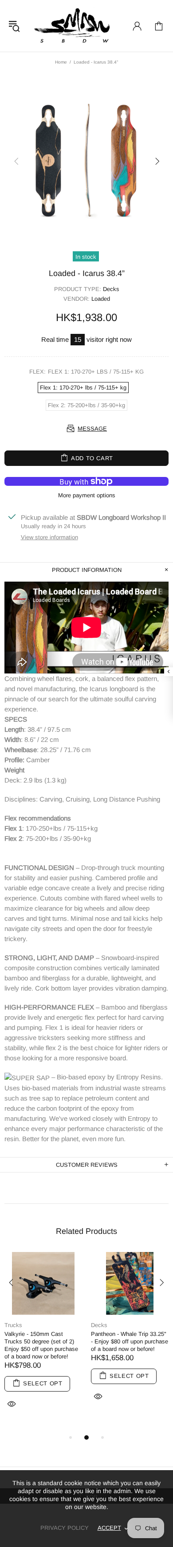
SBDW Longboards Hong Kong (74, 26)
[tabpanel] (43, 1342)
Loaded (100, 298)
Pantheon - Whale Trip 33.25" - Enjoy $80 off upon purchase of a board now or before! (129, 1341)
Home (61, 62)
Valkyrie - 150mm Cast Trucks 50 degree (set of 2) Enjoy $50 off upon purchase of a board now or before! (41, 1345)
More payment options (86, 495)
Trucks (13, 1325)
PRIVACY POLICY (64, 1527)
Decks (111, 289)
